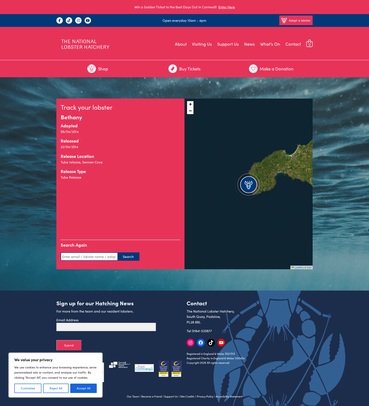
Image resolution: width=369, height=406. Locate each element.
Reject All (56, 388)
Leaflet (298, 267)
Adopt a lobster (299, 20)
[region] (55, 375)
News (249, 44)
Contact (293, 44)
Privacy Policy (205, 396)
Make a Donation (277, 68)
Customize (28, 388)
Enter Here (226, 7)
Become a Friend (151, 396)
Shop (103, 68)
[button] (248, 184)
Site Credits (187, 396)
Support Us (228, 44)
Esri (309, 267)
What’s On (270, 44)
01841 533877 (202, 331)
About (181, 44)
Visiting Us (202, 44)
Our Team (133, 396)
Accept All (83, 388)
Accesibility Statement (229, 396)
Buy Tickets (190, 68)
